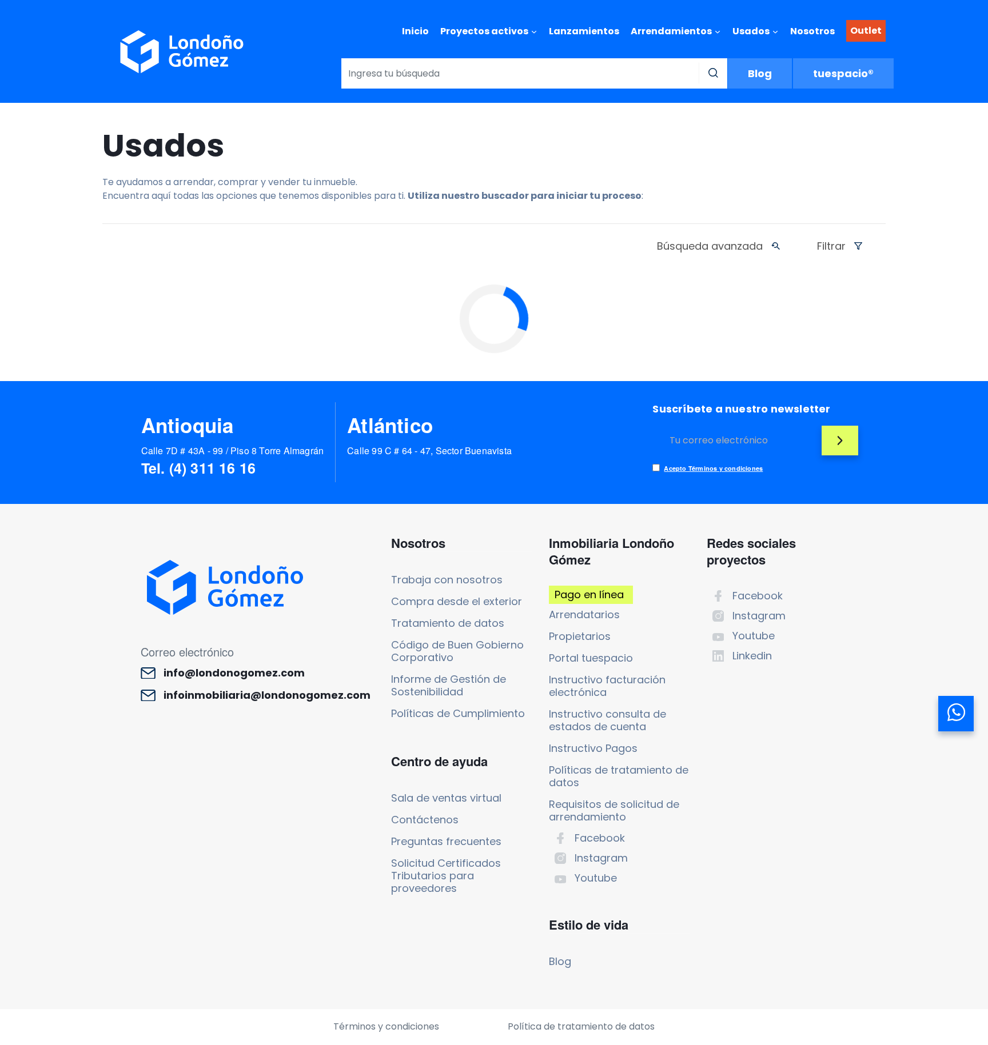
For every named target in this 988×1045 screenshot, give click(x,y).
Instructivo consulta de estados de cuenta (607, 720)
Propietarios (580, 636)
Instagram (601, 858)
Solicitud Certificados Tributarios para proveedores (446, 875)
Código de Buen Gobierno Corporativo (457, 651)
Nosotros (812, 31)
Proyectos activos (484, 31)
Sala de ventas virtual (446, 798)
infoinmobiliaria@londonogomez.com (267, 695)
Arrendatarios (584, 614)
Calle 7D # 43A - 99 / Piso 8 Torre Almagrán (232, 450)
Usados (751, 31)
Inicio (415, 31)
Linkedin (752, 655)
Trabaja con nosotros (447, 579)
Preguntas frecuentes (446, 841)
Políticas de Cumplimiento (458, 713)
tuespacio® (843, 73)
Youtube (596, 878)
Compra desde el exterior (456, 601)
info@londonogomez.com (234, 673)
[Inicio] (182, 51)
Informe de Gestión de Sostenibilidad (448, 685)
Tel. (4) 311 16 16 (198, 468)
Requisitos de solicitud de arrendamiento (614, 810)
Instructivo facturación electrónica (607, 685)
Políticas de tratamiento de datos (618, 776)
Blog (760, 73)
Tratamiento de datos (447, 623)
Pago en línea (589, 594)
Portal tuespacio (591, 658)
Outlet (866, 30)
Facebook (600, 838)
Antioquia (187, 425)
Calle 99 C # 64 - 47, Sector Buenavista (429, 450)
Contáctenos (425, 819)
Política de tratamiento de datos (581, 1026)
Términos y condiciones (386, 1026)
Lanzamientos (584, 31)
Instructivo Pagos (593, 748)
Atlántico (390, 425)
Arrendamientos (671, 31)
